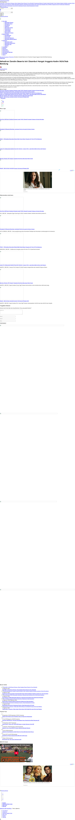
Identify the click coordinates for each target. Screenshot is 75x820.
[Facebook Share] (2, 100)
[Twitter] (2, 794)
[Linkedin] (2, 796)
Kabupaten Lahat (8, 41)
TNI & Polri (2, 58)
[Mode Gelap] (0, 9)
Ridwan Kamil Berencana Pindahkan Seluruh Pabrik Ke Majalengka (17, 716)
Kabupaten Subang (9, 22)
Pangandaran (8, 29)
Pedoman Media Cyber (7, 804)
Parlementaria (5, 50)
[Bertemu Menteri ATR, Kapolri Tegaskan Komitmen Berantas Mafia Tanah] (7, 157)
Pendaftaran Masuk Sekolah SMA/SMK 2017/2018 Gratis (14, 735)
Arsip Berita (5, 810)
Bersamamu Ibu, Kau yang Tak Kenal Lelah (11, 739)
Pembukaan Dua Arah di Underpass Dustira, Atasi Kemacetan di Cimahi (22, 5)
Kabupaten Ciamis (9, 27)
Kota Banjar (7, 25)
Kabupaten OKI (8, 44)
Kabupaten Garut (8, 23)
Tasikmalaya (7, 30)
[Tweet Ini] (3, 102)
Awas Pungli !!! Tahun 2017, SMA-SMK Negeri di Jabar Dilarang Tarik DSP (18, 724)
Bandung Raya (5, 34)
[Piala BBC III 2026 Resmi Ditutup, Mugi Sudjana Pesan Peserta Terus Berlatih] (19, 687)
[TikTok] (2, 799)
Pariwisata (4, 53)
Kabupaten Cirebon (9, 32)
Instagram (4, 812)
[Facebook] (2, 793)
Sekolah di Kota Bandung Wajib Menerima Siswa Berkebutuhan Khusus (18, 731)
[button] (12, 8)
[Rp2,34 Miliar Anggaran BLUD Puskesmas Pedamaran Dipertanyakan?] (18, 698)
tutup (1, 13)
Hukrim (4, 54)
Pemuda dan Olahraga (7, 52)
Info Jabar (4, 21)
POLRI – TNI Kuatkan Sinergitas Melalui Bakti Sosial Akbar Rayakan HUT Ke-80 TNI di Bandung (21, 93)
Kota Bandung (8, 35)
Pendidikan (4, 47)
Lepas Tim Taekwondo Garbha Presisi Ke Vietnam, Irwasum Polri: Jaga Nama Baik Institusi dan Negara (23, 94)
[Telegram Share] (2, 104)
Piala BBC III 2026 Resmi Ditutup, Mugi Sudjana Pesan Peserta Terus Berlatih (17, 3)
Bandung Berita (3, 69)
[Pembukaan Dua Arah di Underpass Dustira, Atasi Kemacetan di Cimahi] (18, 702)
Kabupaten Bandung (9, 38)
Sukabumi (7, 26)
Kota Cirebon (8, 31)
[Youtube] (2, 798)
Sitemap (4, 806)
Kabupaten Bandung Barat (11, 39)
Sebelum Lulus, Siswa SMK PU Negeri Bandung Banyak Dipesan (16, 728)
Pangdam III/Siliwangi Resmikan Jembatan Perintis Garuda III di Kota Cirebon (17, 91)
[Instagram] (2, 795)
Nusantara (4, 40)
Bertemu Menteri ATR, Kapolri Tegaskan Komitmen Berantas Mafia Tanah (16, 95)
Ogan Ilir (6, 45)
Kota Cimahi (7, 36)
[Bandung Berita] (4, 7)
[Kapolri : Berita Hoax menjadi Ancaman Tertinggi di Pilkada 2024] (7, 167)
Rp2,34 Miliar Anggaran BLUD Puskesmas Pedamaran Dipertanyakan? (18, 701)
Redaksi (4, 802)
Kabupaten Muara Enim (10, 43)
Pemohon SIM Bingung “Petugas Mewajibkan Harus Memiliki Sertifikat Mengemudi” (20, 720)
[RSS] (2, 800)
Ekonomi (4, 48)
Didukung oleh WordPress (6, 808)
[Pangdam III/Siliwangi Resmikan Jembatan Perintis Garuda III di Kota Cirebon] (7, 128)
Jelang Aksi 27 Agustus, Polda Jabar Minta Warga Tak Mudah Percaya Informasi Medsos (22, 709)
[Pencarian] (0, 11)
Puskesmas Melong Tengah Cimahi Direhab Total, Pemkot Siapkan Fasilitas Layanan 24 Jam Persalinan (25, 693)
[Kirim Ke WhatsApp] (2, 106)
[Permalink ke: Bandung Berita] (1, 67)
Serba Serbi (5, 49)
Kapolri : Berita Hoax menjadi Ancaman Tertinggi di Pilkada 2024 (14, 97)
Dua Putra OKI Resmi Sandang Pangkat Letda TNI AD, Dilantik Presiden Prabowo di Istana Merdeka (22, 90)
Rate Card (4, 805)
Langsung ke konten (4, 0)
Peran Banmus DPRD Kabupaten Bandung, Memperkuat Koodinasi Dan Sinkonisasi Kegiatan (25, 4)
